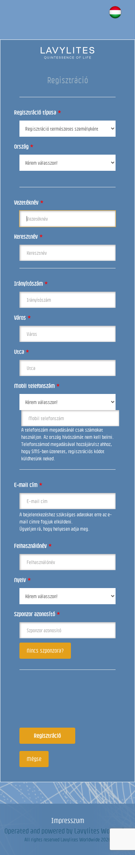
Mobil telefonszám (37, 386)
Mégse (34, 759)
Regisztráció (47, 735)
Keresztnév (28, 236)
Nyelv (22, 580)
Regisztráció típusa (37, 112)
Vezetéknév (29, 202)
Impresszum (67, 820)
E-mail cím (28, 485)
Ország (23, 146)
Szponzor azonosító (37, 614)
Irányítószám (31, 283)
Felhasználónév (33, 546)
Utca (21, 351)
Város (22, 317)
